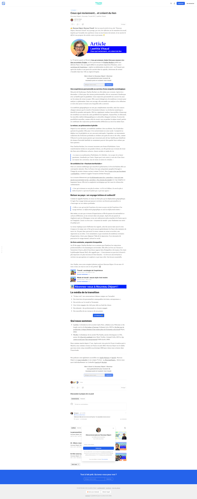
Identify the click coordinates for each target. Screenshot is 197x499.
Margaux (76, 413)
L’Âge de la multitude (86, 337)
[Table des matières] (2, 249)
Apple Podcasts (105, 358)
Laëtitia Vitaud (78, 19)
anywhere (92, 180)
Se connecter (190, 3)
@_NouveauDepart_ (109, 360)
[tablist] (78, 398)
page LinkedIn (82, 360)
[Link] (68, 89)
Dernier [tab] (79, 428)
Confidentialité (101, 488)
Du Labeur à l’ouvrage (91, 327)
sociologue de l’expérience (78, 67)
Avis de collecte (116, 488)
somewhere (109, 177)
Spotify (114, 358)
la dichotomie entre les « (98, 177)
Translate (74, 10)
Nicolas (104, 362)
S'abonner (181, 3)
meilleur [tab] (73, 428)
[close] (113, 428)
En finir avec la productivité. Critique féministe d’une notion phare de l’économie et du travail (98, 328)
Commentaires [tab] (75, 398)
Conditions (108, 488)
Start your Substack (94, 492)
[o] (120, 456)
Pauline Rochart (108, 62)
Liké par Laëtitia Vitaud (80, 414)
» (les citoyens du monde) (103, 180)
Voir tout (74, 464)
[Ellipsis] (126, 413)
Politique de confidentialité (106, 455)
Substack (87, 495)
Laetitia (97, 362)
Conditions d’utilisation (106, 451)
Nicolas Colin (80, 457)
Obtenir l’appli (106, 492)
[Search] (171, 3)
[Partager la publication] (174, 3)
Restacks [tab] (82, 398)
